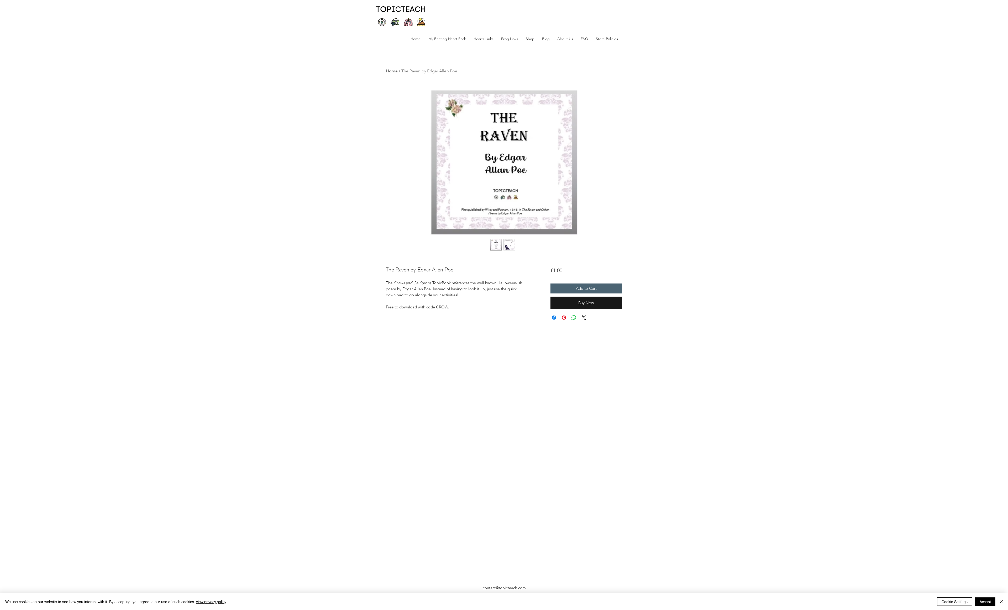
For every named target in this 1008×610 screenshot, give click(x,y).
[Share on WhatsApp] (574, 317)
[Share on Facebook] (554, 317)
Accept (985, 601)
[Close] (1002, 601)
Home (392, 70)
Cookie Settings (955, 601)
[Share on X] (584, 317)
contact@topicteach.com (504, 587)
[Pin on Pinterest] (564, 317)
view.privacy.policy (211, 601)
